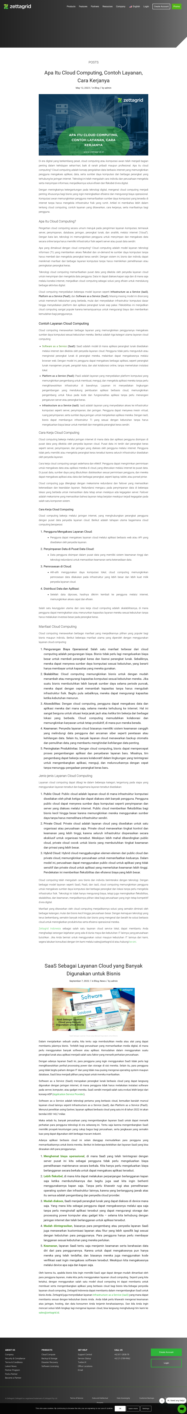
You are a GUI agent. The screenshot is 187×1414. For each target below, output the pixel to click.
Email (80, 1370)
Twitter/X (82, 1362)
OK (120, 1408)
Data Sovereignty (123, 1398)
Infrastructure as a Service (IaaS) (111, 1294)
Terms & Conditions (14, 1362)
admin (108, 87)
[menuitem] (71, 6)
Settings (146, 1408)
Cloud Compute (48, 1354)
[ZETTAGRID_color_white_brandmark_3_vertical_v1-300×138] (18, 6)
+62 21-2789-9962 (122, 1358)
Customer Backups (146, 1398)
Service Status (84, 1358)
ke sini (132, 941)
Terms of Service (76, 1398)
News (103, 981)
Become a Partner (13, 1378)
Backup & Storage (49, 1358)
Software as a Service (54, 346)
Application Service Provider (68, 1094)
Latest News (11, 1366)
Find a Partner (11, 1374)
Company (9, 1354)
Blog (97, 87)
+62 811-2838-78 (121, 1354)
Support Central (85, 1354)
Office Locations (85, 1366)
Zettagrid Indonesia (50, 928)
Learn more (133, 1408)
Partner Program (12, 1370)
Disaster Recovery (49, 1362)
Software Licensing (50, 1366)
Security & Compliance (15, 1358)
